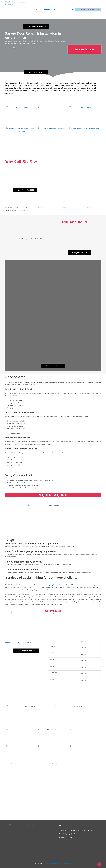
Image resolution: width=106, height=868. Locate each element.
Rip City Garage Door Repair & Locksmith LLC (57, 863)
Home (38, 9)
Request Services (84, 49)
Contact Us (58, 9)
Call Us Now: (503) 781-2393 (88, 9)
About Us (70, 9)
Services (47, 9)
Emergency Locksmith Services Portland (59, 585)
